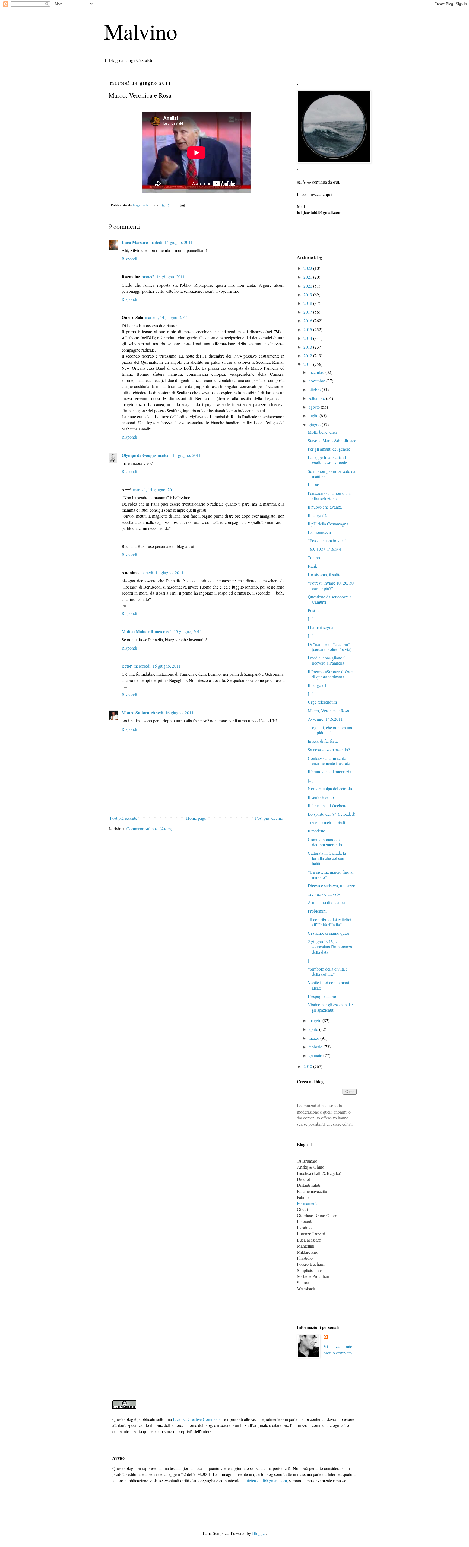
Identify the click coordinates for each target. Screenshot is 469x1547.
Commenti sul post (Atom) (149, 828)
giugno (315, 424)
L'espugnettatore (322, 996)
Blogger (259, 1533)
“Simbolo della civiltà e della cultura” (328, 971)
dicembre (317, 372)
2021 (308, 277)
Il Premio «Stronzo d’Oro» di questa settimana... (331, 674)
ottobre (315, 389)
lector (127, 666)
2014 (308, 338)
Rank (312, 566)
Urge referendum (322, 702)
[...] (311, 618)
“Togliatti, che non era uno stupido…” (330, 730)
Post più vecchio (269, 818)
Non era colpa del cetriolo (330, 788)
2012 (308, 355)
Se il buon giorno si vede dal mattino (332, 473)
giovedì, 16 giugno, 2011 (172, 712)
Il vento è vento (321, 797)
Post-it (313, 610)
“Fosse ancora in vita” (327, 540)
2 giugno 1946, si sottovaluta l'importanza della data (330, 947)
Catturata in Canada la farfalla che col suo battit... (327, 858)
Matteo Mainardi (137, 631)
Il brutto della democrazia (329, 771)
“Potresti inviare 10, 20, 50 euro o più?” (331, 585)
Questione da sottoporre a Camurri (329, 599)
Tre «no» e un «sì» (324, 894)
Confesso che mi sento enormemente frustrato (329, 760)
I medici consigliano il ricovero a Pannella (327, 660)
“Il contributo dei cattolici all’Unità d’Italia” (329, 922)
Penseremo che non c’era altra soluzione (329, 495)
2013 (308, 347)
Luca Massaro (135, 242)
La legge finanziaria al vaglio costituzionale (327, 459)
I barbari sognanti (323, 627)
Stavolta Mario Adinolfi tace (332, 440)
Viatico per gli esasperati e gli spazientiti (330, 1007)
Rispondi (129, 258)
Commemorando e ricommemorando (325, 842)
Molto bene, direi (322, 432)
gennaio (316, 1055)
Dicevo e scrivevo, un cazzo (331, 885)
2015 (308, 329)
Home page (196, 818)
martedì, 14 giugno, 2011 (171, 242)
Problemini (317, 911)
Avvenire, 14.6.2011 (325, 719)
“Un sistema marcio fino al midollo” (330, 874)
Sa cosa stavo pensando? (329, 749)
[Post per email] (182, 205)
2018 (308, 303)
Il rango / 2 (317, 515)
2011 (308, 364)
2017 (308, 312)
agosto (315, 407)
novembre (317, 381)
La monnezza (319, 532)
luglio (314, 415)
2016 (308, 320)
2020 (308, 286)
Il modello (316, 831)
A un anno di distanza (326, 902)
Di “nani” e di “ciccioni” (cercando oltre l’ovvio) (329, 646)
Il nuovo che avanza (325, 507)
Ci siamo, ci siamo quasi (328, 933)
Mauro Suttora (135, 712)
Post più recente (123, 818)
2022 (308, 268)
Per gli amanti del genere (329, 449)
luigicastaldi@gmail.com (266, 1480)
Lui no (313, 484)
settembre (317, 398)
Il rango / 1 (317, 685)
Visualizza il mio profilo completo (338, 1349)
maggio (315, 1020)
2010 (308, 1066)
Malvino (140, 31)
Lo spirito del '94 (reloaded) (331, 814)
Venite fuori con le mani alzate (328, 985)
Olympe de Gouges (139, 455)
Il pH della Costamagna (328, 524)
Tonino (314, 557)
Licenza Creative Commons (196, 1419)
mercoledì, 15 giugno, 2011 (178, 631)
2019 (308, 294)
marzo (314, 1038)
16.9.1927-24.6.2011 (326, 549)
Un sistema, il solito (324, 574)
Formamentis (308, 1203)
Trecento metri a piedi (326, 822)
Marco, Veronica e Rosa (328, 710)
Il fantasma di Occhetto (327, 805)
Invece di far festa (323, 741)
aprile (314, 1029)
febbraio (316, 1047)
